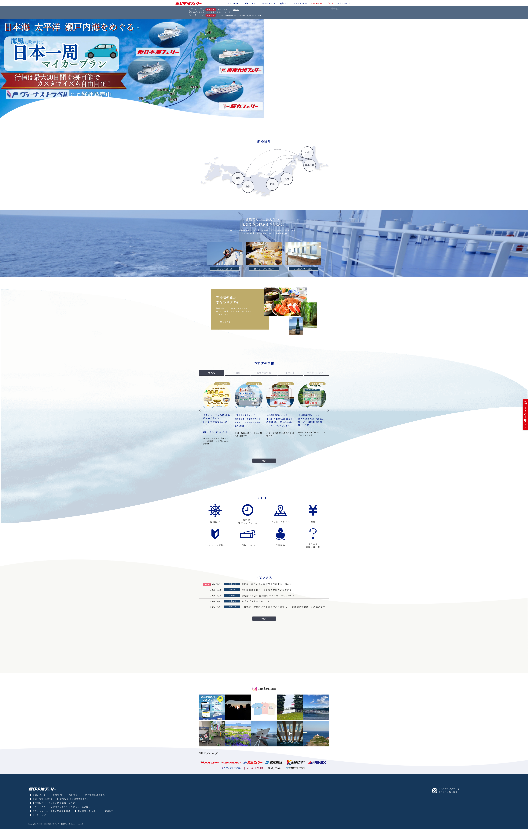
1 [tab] (259, 448)
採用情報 (73, 794)
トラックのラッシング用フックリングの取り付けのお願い (61, 807)
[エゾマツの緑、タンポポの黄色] (290, 707)
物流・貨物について (42, 798)
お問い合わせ (39, 794)
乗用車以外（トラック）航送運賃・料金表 (53, 803)
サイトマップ (39, 815)
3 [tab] (268, 448)
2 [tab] (264, 448)
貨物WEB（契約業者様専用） (75, 798)
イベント (290, 372)
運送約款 (109, 811)
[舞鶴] (205, 192)
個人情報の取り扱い (88, 811)
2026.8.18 (222, 15)
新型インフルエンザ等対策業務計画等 (51, 811)
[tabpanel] (264, 410)
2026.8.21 (223, 9)
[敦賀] (217, 192)
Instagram (267, 688)
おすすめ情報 (264, 372)
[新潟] (229, 192)
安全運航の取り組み (95, 794)
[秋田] (242, 192)
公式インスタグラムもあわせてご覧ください (449, 790)
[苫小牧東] (267, 192)
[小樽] (254, 192)
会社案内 (57, 794)
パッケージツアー (316, 372)
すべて (211, 372)
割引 (238, 372)
